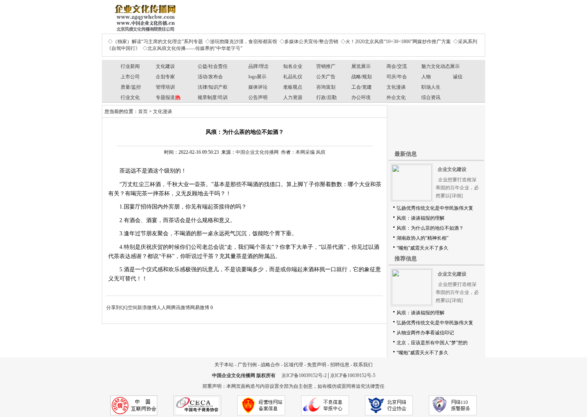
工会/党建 (361, 87)
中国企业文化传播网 (257, 152)
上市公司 (130, 76)
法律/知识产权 (213, 87)
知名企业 (292, 66)
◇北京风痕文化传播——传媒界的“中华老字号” (192, 48)
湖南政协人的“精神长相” (422, 238)
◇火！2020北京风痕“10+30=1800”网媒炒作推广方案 (396, 41)
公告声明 (258, 97)
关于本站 (224, 364)
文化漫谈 (396, 87)
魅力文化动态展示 (440, 66)
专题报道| (168, 97)
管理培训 (165, 87)
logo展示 (257, 76)
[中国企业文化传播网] (144, 15)
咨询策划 (325, 87)
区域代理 (293, 364)
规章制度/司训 (213, 97)
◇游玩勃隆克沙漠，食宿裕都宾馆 (241, 41)
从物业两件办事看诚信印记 (425, 333)
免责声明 (316, 364)
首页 (143, 111)
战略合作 (270, 364)
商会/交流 (397, 66)
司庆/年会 (397, 76)
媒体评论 (258, 87)
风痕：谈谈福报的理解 (420, 218)
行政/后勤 (326, 97)
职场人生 (430, 87)
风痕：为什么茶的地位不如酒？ (430, 228)
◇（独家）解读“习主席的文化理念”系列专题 (155, 41)
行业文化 (130, 97)
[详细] (456, 196)
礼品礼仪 (292, 76)
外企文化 (396, 97)
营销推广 (325, 66)
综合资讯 (430, 97)
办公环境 (361, 97)
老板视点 (292, 87)
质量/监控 (131, 87)
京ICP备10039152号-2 (304, 375)
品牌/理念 (258, 66)
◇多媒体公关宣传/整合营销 (309, 41)
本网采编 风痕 (310, 152)
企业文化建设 (452, 169)
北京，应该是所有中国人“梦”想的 (432, 343)
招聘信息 (339, 364)
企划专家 (165, 76)
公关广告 (325, 76)
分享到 (113, 307)
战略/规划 (361, 76)
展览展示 (361, 66)
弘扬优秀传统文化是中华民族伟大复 (435, 208)
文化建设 (165, 66)
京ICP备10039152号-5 (352, 375)
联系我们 (363, 364)
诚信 (457, 76)
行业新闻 (130, 66)
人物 (426, 76)
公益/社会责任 (213, 66)
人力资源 (292, 97)
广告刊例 (247, 364)
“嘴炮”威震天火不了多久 (422, 248)
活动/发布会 (210, 76)
